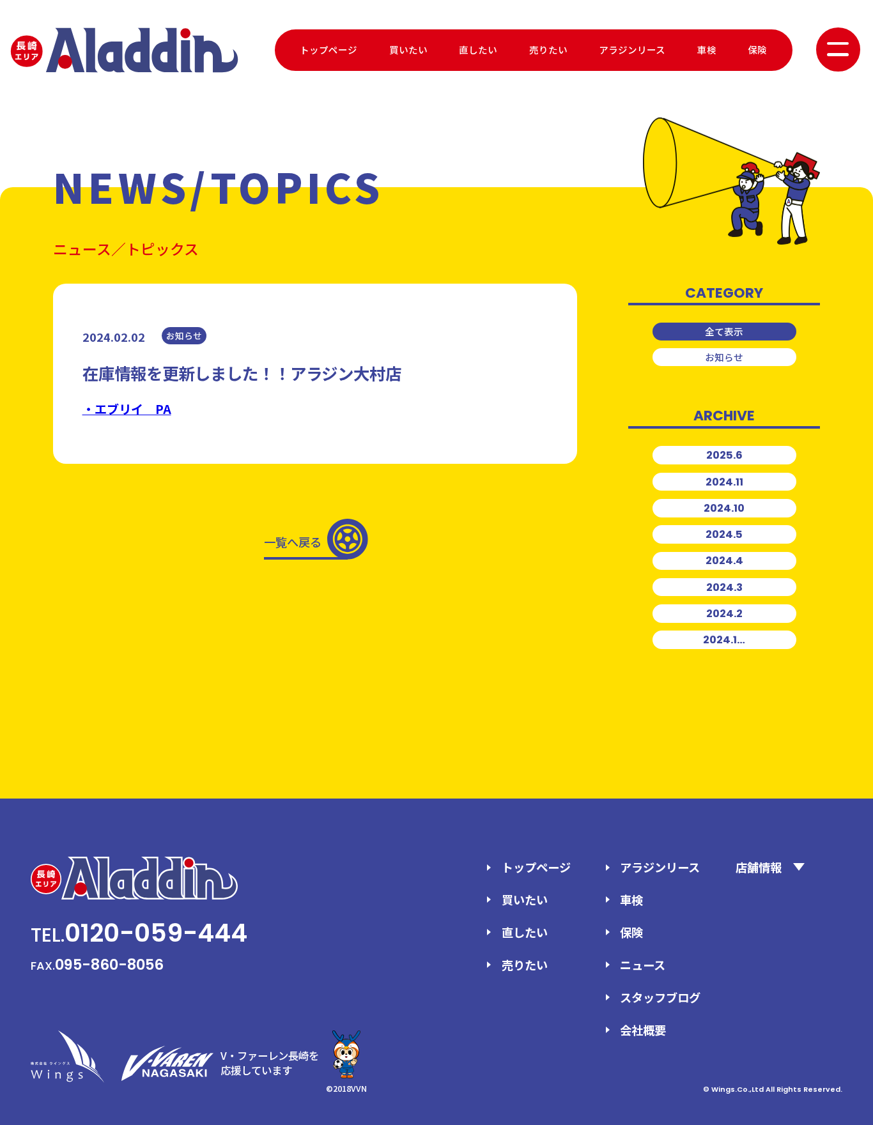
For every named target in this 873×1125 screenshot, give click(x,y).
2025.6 (724, 455)
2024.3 (724, 587)
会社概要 (643, 1030)
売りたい (548, 49)
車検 (706, 49)
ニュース (642, 964)
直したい (478, 49)
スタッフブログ (660, 997)
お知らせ (724, 357)
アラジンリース (632, 49)
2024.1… (724, 639)
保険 (757, 49)
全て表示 (724, 331)
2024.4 (724, 560)
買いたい (408, 49)
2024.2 (724, 613)
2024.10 (724, 508)
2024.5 (724, 534)
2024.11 (724, 482)
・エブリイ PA (126, 409)
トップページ (328, 49)
